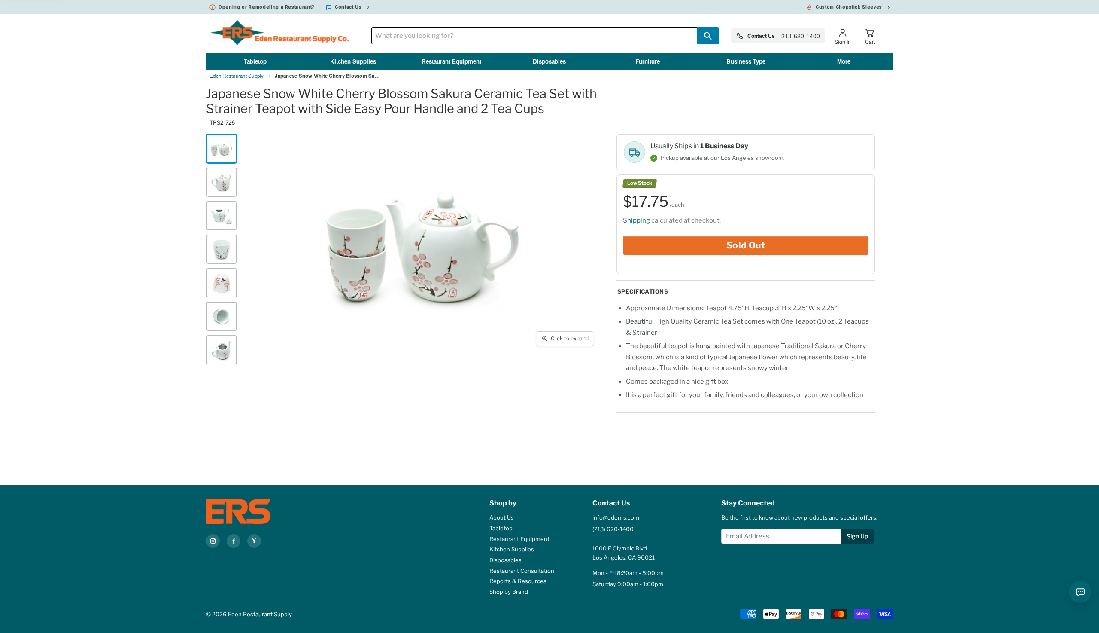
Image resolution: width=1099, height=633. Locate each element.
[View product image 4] (221, 249)
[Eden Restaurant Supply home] (253, 511)
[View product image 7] (221, 349)
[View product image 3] (221, 215)
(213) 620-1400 (613, 529)
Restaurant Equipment (451, 61)
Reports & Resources (517, 581)
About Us (501, 517)
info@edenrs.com (615, 517)
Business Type (745, 61)
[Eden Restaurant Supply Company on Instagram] (213, 541)
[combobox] (534, 35)
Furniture (647, 61)
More (843, 61)
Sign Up (857, 536)
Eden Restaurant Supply (236, 76)
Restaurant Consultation (521, 570)
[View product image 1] (221, 148)
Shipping (636, 220)
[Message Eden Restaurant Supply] (1080, 592)
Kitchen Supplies (353, 61)
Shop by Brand (508, 591)
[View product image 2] (221, 182)
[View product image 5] (221, 282)
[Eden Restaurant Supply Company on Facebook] (233, 541)
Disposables (549, 61)
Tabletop (255, 61)
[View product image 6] (221, 316)
